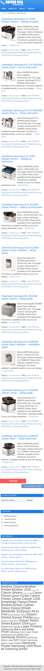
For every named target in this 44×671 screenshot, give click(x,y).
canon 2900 (35, 590)
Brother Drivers (10, 516)
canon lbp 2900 (27, 593)
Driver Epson (11, 608)
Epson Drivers (10, 522)
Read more (14, 45)
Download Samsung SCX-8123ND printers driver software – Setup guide (20, 250)
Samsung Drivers (15, 50)
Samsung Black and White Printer (17, 630)
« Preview (13, 481)
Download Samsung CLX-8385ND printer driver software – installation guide (21, 344)
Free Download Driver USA (14, 2)
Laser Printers (32, 50)
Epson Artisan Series (17, 615)
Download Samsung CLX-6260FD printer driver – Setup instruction (20, 437)
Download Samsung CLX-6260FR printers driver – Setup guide (20, 391)
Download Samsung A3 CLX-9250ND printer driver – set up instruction (22, 66)
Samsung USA (22, 646)
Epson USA (20, 623)
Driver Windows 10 (16, 609)
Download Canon (14, 602)
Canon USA (31, 599)
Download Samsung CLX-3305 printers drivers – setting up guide (20, 20)
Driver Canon (23, 605)
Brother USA (21, 589)
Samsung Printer (24, 53)
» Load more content (33, 486)
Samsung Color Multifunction (15, 635)
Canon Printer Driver (20, 597)
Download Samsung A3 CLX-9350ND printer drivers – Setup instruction (22, 111)
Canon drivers (11, 592)
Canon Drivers (10, 519)
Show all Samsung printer (17, 55)
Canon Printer (19, 595)
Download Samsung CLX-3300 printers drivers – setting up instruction (18, 159)
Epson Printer (22, 617)
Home (4, 13)
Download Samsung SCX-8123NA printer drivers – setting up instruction (22, 206)
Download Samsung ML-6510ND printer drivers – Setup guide (19, 297)
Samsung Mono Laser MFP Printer (19, 638)
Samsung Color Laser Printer (24, 632)
